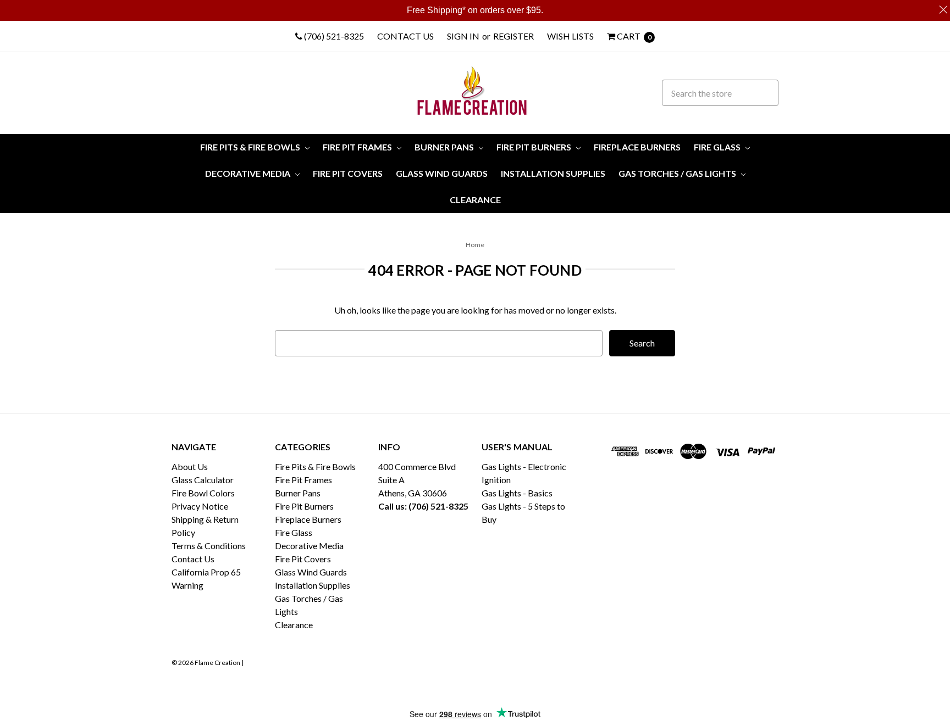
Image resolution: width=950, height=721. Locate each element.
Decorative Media (248, 173)
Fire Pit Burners (534, 147)
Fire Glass (718, 147)
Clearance (475, 199)
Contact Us (405, 36)
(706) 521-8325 (333, 36)
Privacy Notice (200, 506)
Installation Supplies (553, 173)
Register (513, 36)
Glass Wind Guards (442, 173)
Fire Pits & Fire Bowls (251, 147)
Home (475, 245)
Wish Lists (570, 36)
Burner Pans (445, 147)
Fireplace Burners (637, 147)
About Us (190, 466)
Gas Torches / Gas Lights (678, 173)
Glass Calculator (203, 479)
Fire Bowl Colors (203, 493)
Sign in (463, 36)
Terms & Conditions (209, 545)
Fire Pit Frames (358, 147)
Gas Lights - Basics (517, 493)
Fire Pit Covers (348, 173)
